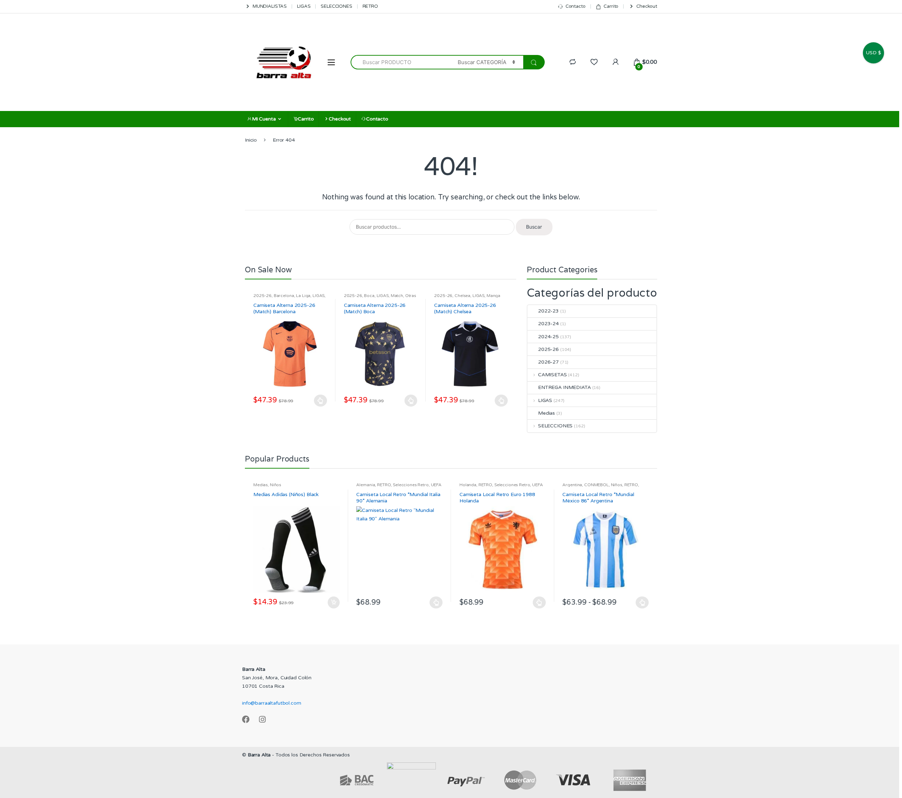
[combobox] (400, 62)
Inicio (251, 140)
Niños (275, 484)
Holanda (467, 484)
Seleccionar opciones (320, 401)
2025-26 (262, 295)
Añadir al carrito (333, 602)
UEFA (436, 484)
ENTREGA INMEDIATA (564, 387)
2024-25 (548, 337)
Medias (546, 413)
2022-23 (548, 311)
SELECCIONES (336, 6)
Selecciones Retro (411, 484)
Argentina (572, 484)
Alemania (365, 484)
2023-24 (548, 324)
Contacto (576, 6)
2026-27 (548, 362)
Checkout (646, 6)
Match (397, 295)
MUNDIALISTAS (270, 6)
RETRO (370, 6)
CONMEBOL (596, 484)
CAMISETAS (552, 375)
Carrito (611, 6)
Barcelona (284, 295)
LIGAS (303, 6)
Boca (369, 295)
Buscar (534, 227)
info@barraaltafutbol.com (271, 703)
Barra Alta (259, 755)
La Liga (303, 295)
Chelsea (462, 295)
